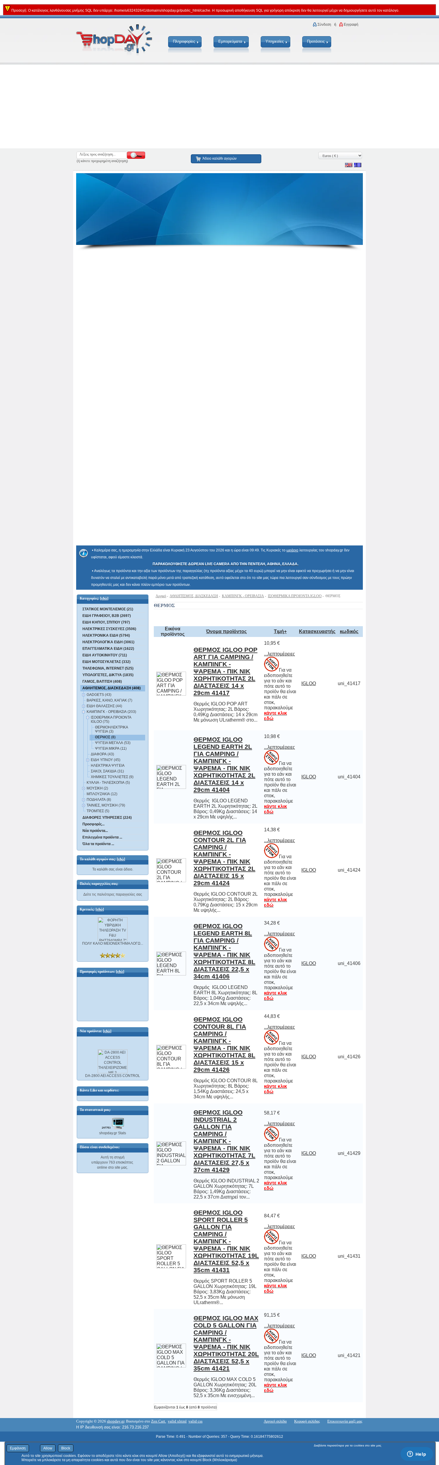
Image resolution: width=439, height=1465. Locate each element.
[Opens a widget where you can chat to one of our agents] (416, 1454)
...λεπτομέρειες (279, 653)
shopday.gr (115, 1421)
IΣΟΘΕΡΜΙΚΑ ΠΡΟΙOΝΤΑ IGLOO (295, 596)
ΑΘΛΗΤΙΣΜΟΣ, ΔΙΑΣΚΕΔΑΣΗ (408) (111, 688)
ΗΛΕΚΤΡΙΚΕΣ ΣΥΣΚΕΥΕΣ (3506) (109, 629)
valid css (195, 1421)
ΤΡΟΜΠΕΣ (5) (98, 811)
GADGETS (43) (99, 695)
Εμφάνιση (18, 1448)
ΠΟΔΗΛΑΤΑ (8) (99, 800)
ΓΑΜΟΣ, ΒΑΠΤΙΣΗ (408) (102, 681)
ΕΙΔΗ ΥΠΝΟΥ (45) (105, 760)
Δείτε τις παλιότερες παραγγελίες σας (112, 894)
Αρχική (161, 596)
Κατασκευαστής (317, 631)
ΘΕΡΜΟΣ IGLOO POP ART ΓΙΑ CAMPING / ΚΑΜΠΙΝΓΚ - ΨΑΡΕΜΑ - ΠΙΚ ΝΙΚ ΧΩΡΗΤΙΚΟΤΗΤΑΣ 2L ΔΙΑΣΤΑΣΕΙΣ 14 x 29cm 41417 (225, 671)
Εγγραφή (351, 24)
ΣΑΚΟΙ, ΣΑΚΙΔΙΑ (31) (107, 771)
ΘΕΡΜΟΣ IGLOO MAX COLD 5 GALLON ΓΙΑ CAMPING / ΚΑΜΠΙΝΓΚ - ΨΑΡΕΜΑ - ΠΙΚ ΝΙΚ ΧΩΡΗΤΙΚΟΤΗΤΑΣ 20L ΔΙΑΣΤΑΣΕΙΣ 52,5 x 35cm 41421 (226, 1343)
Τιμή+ (280, 631)
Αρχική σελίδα (275, 1421)
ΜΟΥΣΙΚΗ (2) (97, 788)
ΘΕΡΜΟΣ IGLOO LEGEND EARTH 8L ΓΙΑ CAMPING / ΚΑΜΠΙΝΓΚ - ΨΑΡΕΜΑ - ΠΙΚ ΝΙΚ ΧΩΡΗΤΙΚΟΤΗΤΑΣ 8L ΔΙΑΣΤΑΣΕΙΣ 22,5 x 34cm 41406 (224, 951)
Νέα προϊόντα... (95, 831)
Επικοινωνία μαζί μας (344, 1421)
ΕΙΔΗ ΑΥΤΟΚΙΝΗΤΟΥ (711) (104, 655)
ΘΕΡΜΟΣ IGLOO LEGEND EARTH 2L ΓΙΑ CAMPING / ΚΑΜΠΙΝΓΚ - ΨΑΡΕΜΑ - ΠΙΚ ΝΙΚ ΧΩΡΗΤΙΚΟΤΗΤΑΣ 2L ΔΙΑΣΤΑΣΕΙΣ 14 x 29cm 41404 (224, 764)
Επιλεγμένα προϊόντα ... (102, 837)
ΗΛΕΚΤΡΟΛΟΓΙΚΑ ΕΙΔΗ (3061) (108, 642)
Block (65, 1448)
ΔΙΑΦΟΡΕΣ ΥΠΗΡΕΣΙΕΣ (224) (107, 817)
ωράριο (292, 550)
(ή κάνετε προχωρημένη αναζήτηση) (102, 161)
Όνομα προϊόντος (226, 631)
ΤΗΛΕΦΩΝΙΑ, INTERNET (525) (107, 668)
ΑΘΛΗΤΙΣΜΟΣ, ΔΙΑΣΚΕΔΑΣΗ (194, 596)
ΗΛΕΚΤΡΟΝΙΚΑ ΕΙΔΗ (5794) (106, 635)
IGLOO (308, 683)
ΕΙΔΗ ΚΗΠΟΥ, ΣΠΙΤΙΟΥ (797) (106, 622)
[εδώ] (104, 598)
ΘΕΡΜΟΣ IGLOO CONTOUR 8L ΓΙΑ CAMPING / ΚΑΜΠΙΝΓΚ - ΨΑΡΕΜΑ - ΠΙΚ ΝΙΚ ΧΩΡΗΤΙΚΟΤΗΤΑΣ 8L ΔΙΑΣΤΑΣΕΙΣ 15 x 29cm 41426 (224, 1044)
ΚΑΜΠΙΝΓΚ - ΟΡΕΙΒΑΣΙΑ (243, 596)
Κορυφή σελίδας (307, 1421)
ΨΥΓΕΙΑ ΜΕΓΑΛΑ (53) (113, 743)
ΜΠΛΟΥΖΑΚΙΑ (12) (102, 794)
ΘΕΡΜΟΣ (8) (105, 737)
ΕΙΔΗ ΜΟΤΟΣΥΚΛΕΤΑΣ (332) (106, 662)
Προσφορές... (93, 824)
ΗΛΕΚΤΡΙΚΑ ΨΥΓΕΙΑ (108, 765)
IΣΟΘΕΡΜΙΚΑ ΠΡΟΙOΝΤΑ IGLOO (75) (111, 719)
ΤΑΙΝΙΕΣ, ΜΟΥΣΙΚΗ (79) (106, 805)
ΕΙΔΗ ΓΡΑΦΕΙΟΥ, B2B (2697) (106, 616)
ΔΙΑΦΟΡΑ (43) (102, 754)
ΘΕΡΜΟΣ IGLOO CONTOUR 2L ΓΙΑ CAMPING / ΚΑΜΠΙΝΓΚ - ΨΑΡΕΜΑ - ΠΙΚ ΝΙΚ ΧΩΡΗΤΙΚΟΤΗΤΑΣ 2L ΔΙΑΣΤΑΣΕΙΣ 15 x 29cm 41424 (224, 857)
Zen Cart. (158, 1421)
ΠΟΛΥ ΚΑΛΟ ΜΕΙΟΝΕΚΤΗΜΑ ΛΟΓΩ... (112, 943)
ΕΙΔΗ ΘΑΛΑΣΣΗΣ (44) (104, 706)
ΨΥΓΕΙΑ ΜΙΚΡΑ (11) (111, 748)
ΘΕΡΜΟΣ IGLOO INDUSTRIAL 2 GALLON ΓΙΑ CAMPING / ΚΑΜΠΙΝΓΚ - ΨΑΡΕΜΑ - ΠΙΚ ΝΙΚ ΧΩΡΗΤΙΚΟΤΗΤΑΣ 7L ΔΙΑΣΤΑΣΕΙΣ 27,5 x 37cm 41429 (224, 1141)
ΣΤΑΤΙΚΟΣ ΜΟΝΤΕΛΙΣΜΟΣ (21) (107, 609)
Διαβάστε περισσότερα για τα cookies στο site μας (347, 1445)
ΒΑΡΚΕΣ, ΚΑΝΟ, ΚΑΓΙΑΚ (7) (109, 700)
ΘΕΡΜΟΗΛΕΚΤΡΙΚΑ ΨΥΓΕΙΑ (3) (111, 729)
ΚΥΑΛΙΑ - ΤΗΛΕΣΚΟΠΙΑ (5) (108, 782)
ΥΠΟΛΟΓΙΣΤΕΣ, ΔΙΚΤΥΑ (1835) (107, 675)
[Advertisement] (179, 106)
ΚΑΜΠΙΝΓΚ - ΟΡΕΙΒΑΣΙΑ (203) (111, 712)
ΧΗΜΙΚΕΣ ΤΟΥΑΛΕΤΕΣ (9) (112, 777)
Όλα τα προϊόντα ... (98, 844)
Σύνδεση (324, 24)
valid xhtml (177, 1421)
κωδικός (349, 631)
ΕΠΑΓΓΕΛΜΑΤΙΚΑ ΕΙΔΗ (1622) (108, 649)
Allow (47, 1448)
